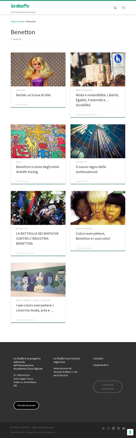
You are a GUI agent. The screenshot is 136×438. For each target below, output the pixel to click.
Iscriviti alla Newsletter (108, 386)
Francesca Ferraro (26, 253)
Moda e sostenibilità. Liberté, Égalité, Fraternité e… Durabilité (97, 100)
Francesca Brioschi (26, 320)
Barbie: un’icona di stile (33, 95)
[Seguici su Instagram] (108, 428)
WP (23, 432)
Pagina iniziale (18, 21)
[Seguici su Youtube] (123, 428)
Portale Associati (26, 405)
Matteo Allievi (24, 181)
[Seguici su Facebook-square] (113, 428)
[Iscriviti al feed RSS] (103, 428)
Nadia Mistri (23, 105)
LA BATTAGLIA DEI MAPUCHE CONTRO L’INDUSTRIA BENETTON (37, 238)
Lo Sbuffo (24, 427)
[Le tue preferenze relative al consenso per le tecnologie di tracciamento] (130, 432)
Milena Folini (83, 181)
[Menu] (123, 7)
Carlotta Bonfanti (85, 248)
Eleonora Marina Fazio (87, 115)
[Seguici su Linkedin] (118, 428)
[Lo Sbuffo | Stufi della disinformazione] (20, 5)
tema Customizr (48, 432)
